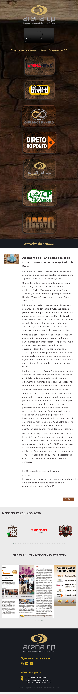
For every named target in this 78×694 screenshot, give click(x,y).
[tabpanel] (39, 585)
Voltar (68, 499)
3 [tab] (41, 620)
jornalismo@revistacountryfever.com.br (38, 683)
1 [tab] (35, 620)
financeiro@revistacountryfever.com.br (38, 680)
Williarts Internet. (35, 688)
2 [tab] (38, 620)
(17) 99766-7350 (41, 678)
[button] (13, 543)
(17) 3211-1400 (30, 678)
